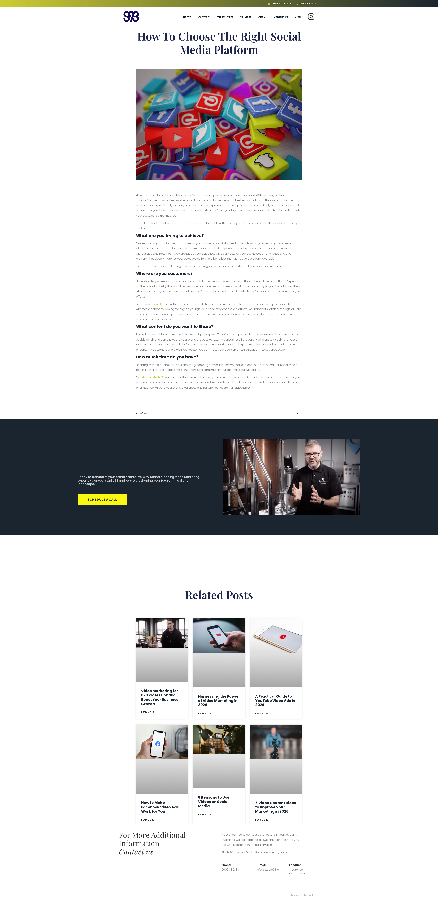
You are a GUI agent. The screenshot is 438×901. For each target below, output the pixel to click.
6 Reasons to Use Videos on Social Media (213, 801)
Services (246, 16)
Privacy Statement (302, 895)
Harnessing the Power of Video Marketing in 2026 (218, 700)
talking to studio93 (152, 377)
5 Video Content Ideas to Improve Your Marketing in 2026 (275, 807)
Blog (298, 16)
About (262, 16)
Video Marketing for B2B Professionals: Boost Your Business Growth (159, 697)
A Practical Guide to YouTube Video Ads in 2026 (275, 700)
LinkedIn (158, 304)
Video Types (225, 16)
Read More (147, 712)
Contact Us (280, 16)
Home (187, 16)
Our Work (204, 16)
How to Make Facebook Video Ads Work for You (160, 807)
